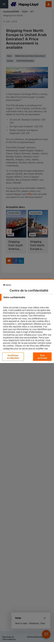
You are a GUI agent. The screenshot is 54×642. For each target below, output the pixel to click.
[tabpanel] (27, 337)
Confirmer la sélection (13, 356)
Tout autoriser (42, 356)
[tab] (27, 297)
